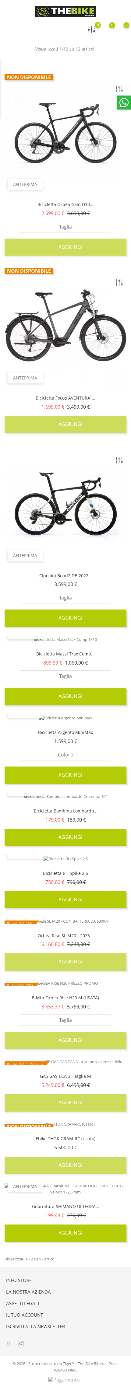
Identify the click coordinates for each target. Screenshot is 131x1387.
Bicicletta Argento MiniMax (65, 732)
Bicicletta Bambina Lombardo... (65, 811)
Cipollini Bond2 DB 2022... (65, 575)
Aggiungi (69, 246)
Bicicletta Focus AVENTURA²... (65, 398)
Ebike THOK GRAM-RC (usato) (65, 1138)
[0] (120, 29)
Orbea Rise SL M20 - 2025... (66, 935)
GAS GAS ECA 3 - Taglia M (65, 1076)
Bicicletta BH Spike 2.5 (65, 873)
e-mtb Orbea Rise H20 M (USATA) (65, 998)
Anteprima (25, 184)
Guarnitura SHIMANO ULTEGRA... (65, 1206)
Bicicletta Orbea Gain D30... (65, 204)
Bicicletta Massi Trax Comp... (65, 654)
